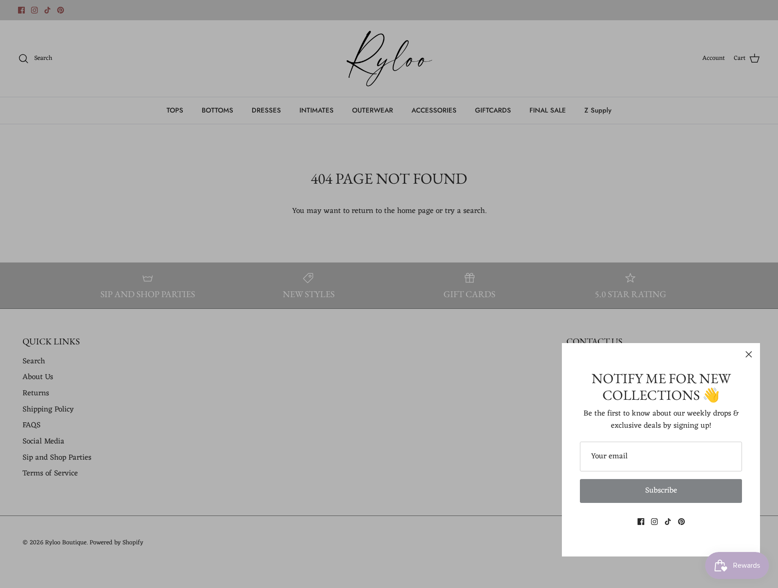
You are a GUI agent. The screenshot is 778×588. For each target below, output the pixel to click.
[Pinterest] (681, 521)
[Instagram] (654, 521)
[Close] (749, 354)
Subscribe (661, 491)
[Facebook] (641, 521)
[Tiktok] (668, 521)
